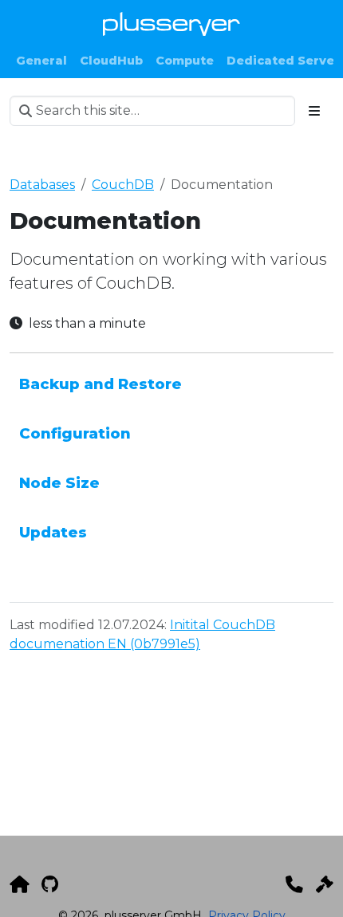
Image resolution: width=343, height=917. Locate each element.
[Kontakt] (294, 884)
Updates (53, 532)
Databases (42, 184)
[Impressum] (324, 884)
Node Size (59, 483)
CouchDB (123, 184)
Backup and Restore (100, 384)
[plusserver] (19, 884)
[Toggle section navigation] (314, 111)
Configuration (75, 433)
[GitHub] (49, 884)
